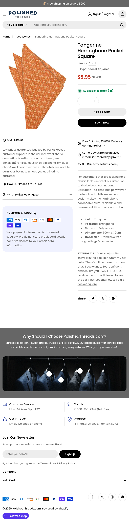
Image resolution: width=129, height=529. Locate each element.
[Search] (122, 25)
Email (12, 424)
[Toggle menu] (5, 14)
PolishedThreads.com (26, 508)
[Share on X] (103, 299)
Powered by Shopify (55, 508)
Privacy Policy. (67, 463)
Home (6, 37)
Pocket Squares (98, 69)
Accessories (23, 37)
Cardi (92, 63)
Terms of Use (48, 463)
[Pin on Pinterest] (113, 299)
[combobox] (64, 25)
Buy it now (102, 123)
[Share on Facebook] (93, 299)
